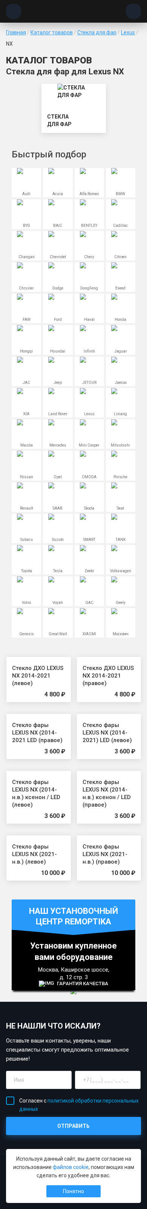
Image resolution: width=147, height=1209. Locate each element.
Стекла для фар (96, 32)
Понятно (73, 1191)
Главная (16, 32)
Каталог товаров (52, 32)
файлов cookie (71, 1167)
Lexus (128, 32)
